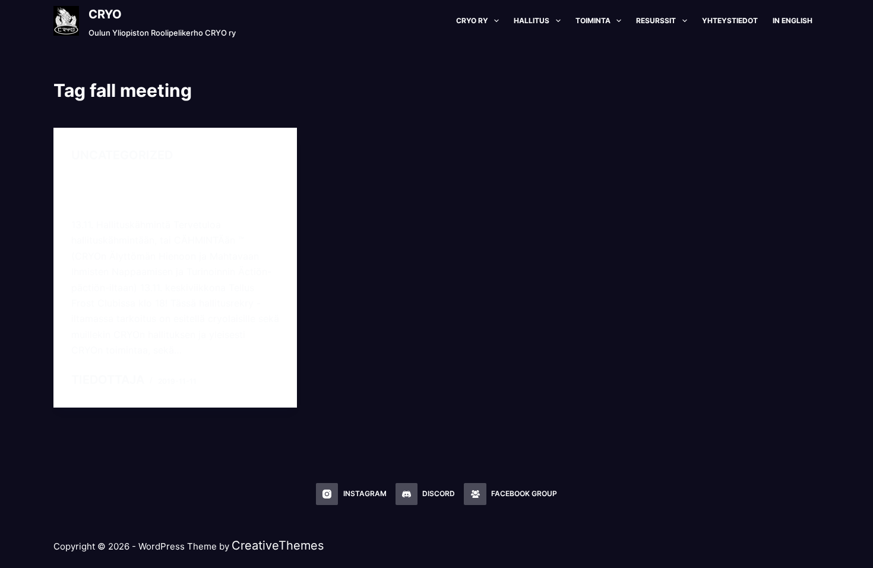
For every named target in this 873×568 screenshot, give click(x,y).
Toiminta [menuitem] (593, 20)
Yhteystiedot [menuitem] (730, 20)
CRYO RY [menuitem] (472, 20)
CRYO (105, 14)
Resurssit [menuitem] (656, 20)
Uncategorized (122, 155)
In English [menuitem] (792, 20)
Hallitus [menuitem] (531, 20)
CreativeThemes (278, 545)
